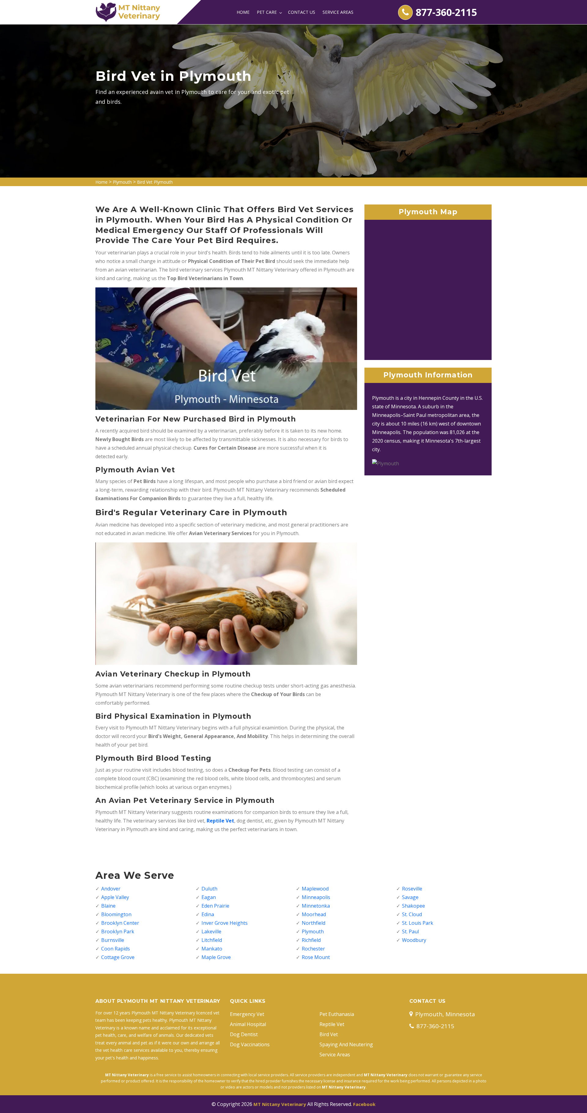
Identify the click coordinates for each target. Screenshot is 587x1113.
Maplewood (315, 888)
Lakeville (211, 931)
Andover (110, 888)
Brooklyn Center (120, 923)
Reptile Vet (331, 1024)
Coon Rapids (115, 948)
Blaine (108, 905)
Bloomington (116, 914)
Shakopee (413, 905)
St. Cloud (412, 914)
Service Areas (338, 12)
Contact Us (301, 12)
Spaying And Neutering (346, 1044)
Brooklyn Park (117, 931)
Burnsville (112, 940)
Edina (207, 914)
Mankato (211, 948)
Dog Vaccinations (250, 1044)
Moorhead (314, 914)
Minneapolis (316, 897)
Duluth (209, 888)
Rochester (313, 948)
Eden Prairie (215, 905)
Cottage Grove (118, 957)
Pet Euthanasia (336, 1014)
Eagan (208, 897)
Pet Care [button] (267, 12)
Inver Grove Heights (224, 923)
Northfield (313, 923)
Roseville (412, 888)
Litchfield (211, 940)
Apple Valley (115, 897)
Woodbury (414, 940)
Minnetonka (316, 905)
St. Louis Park (417, 923)
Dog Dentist (244, 1034)
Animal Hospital (248, 1024)
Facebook (364, 1104)
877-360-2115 (446, 12)
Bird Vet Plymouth (155, 182)
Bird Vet (328, 1034)
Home (243, 12)
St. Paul (410, 931)
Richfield (311, 940)
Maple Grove (216, 957)
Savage (410, 897)
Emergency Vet (247, 1014)
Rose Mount (316, 957)
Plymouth (122, 182)
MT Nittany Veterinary (279, 1104)
